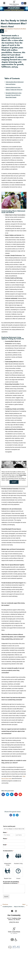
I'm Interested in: (8, 850)
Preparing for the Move (20, 28)
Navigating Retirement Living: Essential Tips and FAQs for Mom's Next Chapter (14, 95)
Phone (5, 838)
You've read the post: (9, 826)
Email (5, 844)
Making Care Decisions (7, 28)
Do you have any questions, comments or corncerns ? (11, 882)
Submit (6, 896)
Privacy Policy (22, 475)
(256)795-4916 (14, 922)
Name (5, 832)
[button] (2, 31)
